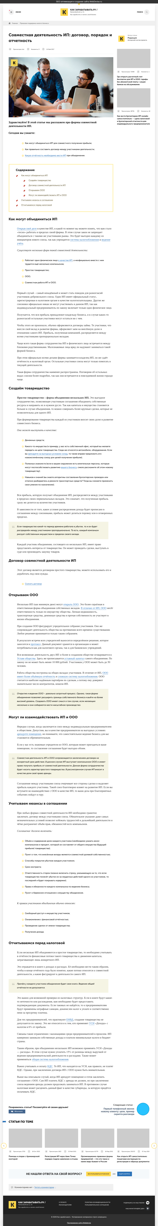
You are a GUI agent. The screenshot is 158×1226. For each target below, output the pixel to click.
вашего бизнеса (69, 467)
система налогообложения (84, 239)
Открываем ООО (37, 190)
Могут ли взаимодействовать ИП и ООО (48, 195)
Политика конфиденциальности (97, 1202)
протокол (35, 644)
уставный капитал (74, 658)
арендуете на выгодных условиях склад (48, 454)
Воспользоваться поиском (98, 1174)
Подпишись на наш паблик (134, 1203)
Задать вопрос (124, 1174)
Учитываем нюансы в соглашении (37, 200)
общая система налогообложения (50, 1059)
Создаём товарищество (40, 180)
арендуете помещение (29, 734)
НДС (50, 1066)
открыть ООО (71, 604)
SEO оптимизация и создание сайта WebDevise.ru (79, 2)
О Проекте (63, 1202)
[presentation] (4, 1146)
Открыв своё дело (27, 228)
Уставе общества (26, 658)
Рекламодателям (65, 1205)
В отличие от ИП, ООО (93, 608)
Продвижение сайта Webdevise (79, 1223)
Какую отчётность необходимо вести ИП (45, 155)
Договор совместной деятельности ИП (47, 185)
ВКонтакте (19, 1111)
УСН (91, 1023)
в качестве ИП (65, 260)
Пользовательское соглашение (97, 1205)
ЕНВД (69, 1019)
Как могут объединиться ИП (34, 175)
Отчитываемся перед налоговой (36, 205)
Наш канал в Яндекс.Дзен (135, 1208)
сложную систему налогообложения (78, 676)
